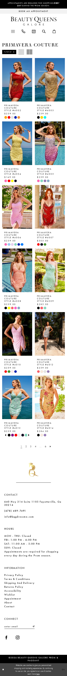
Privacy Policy (14, 575)
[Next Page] (50, 446)
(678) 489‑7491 (15, 510)
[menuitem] (13, 31)
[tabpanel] (9, 435)
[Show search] (44, 31)
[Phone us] (23, 31)
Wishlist (9, 594)
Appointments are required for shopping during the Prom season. (33, 4)
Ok (63, 669)
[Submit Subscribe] (33, 626)
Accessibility (12, 590)
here (37, 674)
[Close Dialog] (3, 669)
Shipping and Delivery (19, 582)
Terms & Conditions (17, 579)
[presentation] (17, 80)
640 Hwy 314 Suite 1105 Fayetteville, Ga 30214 (32, 503)
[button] (13, 31)
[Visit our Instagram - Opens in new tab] (18, 637)
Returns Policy (14, 586)
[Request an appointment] (34, 31)
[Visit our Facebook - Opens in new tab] (6, 637)
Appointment (12, 598)
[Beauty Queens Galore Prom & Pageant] (33, 21)
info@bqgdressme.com (19, 516)
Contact (9, 606)
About (8, 602)
